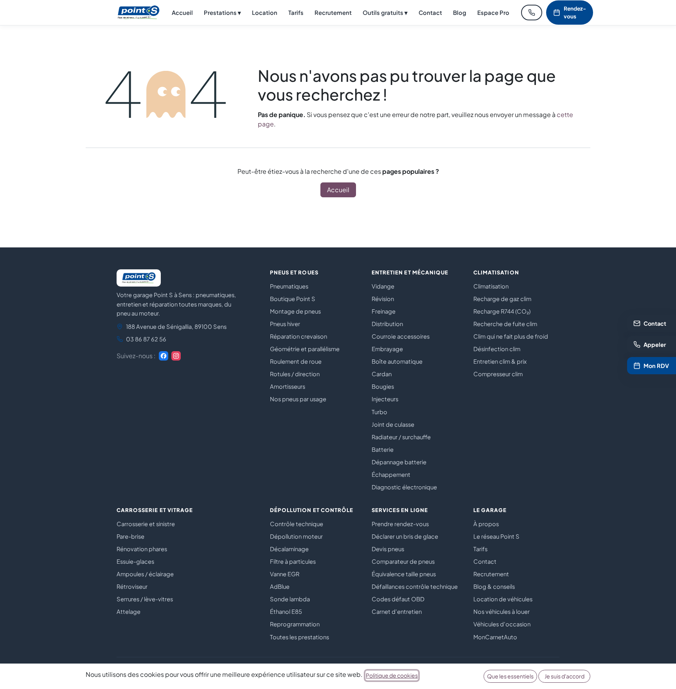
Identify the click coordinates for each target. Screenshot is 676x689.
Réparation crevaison (298, 336)
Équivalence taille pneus (404, 573)
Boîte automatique (397, 361)
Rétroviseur (132, 586)
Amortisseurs (287, 386)
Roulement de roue (296, 361)
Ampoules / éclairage (145, 573)
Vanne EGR (284, 573)
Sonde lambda (290, 598)
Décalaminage (289, 548)
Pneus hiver (285, 323)
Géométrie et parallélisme (305, 348)
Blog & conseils (494, 586)
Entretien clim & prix (500, 361)
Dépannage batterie (399, 461)
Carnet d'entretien (397, 611)
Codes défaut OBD (398, 598)
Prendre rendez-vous (400, 523)
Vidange (383, 286)
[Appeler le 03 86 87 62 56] (531, 12)
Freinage (384, 311)
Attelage (128, 611)
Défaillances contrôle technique (415, 586)
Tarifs (296, 12)
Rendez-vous (575, 12)
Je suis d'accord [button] (564, 676)
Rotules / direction (295, 373)
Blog (459, 12)
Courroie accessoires (401, 336)
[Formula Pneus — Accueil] (138, 12)
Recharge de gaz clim (502, 298)
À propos (486, 523)
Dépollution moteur (296, 536)
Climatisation (491, 286)
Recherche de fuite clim (505, 323)
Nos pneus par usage (298, 398)
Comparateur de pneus (403, 561)
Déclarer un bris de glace (405, 536)
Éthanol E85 (286, 611)
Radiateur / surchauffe (401, 436)
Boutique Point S (292, 298)
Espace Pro (493, 12)
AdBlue (279, 586)
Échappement (391, 474)
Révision (383, 298)
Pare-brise (130, 536)
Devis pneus (388, 548)
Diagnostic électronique (404, 487)
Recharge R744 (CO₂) (501, 311)
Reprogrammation (295, 624)
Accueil (182, 12)
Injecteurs (385, 398)
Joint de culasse (393, 424)
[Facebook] (163, 356)
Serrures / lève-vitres (145, 598)
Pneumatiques (289, 286)
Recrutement (333, 12)
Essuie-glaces (135, 561)
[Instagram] (176, 356)
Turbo (379, 411)
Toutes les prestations (299, 636)
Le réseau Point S (496, 536)
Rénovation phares (142, 548)
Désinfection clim (496, 348)
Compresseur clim (498, 373)
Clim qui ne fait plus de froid (510, 336)
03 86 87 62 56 (146, 339)
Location (264, 12)
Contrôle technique (296, 523)
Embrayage (387, 348)
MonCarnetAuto (495, 636)
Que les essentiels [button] (510, 676)
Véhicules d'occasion (501, 624)
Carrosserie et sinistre (146, 523)
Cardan (382, 373)
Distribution (387, 323)
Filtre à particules (293, 561)
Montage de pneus (295, 311)
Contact (430, 12)
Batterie (383, 449)
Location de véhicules (502, 598)
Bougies (383, 386)
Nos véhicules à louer (501, 611)
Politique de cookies (392, 675)
